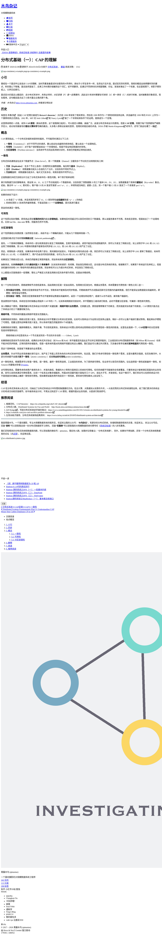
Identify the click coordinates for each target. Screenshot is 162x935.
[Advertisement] (81, 459)
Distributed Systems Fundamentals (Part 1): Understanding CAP (28, 509)
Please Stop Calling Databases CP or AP (17, 512)
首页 (11, 18)
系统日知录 (24, 53)
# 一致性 (33, 507)
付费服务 (13, 41)
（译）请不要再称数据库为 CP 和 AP (22, 484)
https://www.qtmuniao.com (26, 103)
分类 (11, 27)
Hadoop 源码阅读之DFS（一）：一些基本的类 (26, 490)
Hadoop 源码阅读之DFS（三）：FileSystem (24, 496)
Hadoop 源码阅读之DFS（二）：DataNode (24, 493)
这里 (15, 434)
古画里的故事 (44, 53)
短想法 (12, 33)
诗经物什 (34, 53)
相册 (11, 30)
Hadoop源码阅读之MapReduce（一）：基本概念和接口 (30, 499)
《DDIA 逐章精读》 (10, 53)
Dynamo (24, 365)
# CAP (26, 507)
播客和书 (13, 38)
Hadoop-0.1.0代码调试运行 (17, 487)
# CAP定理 (18, 507)
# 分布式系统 (7, 507)
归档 (11, 21)
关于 (11, 24)
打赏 (3, 504)
